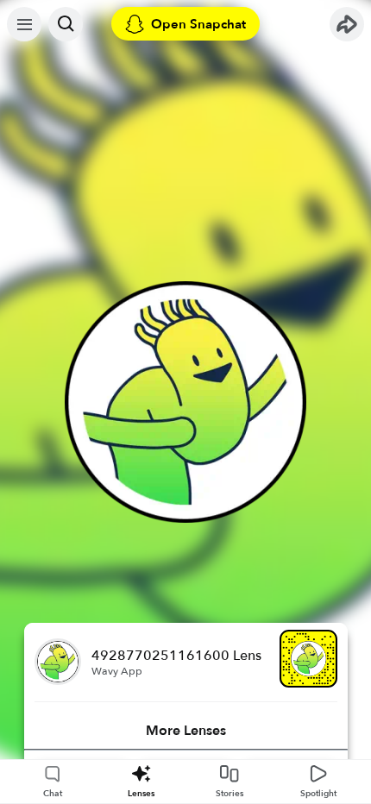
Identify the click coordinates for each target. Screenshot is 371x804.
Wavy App (116, 671)
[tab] (186, 731)
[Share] (347, 24)
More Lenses (186, 730)
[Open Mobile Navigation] (24, 24)
